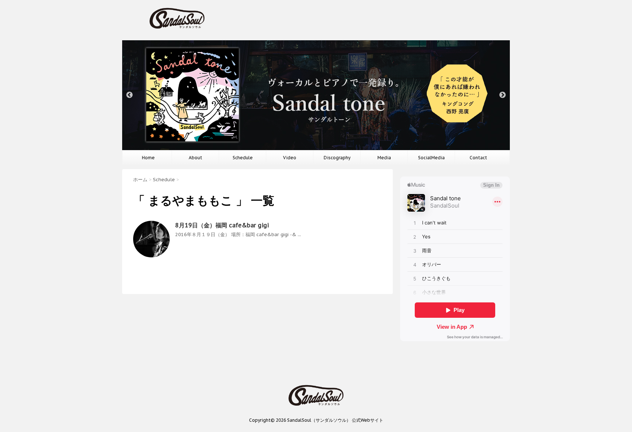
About (195, 157)
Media (384, 157)
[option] (316, 95)
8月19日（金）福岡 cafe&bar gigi (222, 225)
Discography (337, 157)
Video (289, 157)
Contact (478, 157)
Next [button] (502, 95)
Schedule (243, 157)
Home (148, 157)
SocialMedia (431, 157)
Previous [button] (129, 95)
